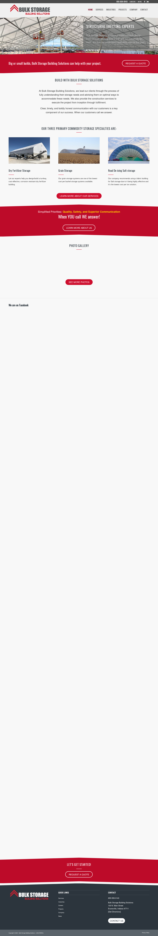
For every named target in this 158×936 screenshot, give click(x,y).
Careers (60, 905)
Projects (61, 909)
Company (61, 912)
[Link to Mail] (147, 1)
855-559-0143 (122, 1)
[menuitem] (133, 1)
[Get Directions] (114, 911)
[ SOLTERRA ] (39, 933)
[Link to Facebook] (144, 1)
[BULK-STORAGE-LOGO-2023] (30, 9)
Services (61, 898)
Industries (61, 902)
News (60, 916)
